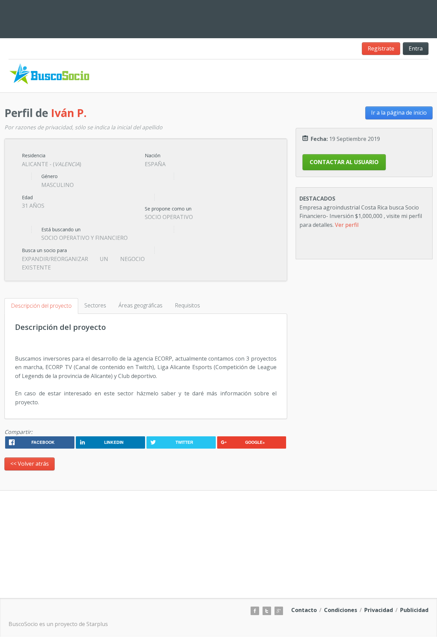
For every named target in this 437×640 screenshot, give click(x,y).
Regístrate (381, 48)
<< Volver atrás (29, 463)
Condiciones (340, 610)
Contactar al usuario (344, 162)
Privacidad (378, 610)
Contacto (304, 610)
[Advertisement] (262, 17)
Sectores (95, 305)
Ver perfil (346, 225)
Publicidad (414, 610)
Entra (416, 48)
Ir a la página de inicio (399, 112)
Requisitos (187, 305)
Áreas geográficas (140, 305)
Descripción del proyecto (41, 305)
